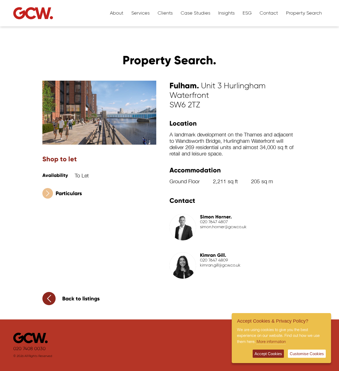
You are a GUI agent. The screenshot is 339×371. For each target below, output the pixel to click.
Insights (226, 13)
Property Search (304, 13)
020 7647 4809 (214, 260)
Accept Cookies (268, 353)
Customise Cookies (307, 353)
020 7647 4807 (214, 222)
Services (140, 13)
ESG (247, 13)
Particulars (69, 193)
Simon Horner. (216, 217)
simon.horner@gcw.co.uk (223, 227)
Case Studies (195, 13)
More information (271, 341)
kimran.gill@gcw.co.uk (220, 265)
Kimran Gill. (213, 255)
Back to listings (81, 298)
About (116, 13)
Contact (269, 13)
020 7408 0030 (29, 348)
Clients (165, 13)
